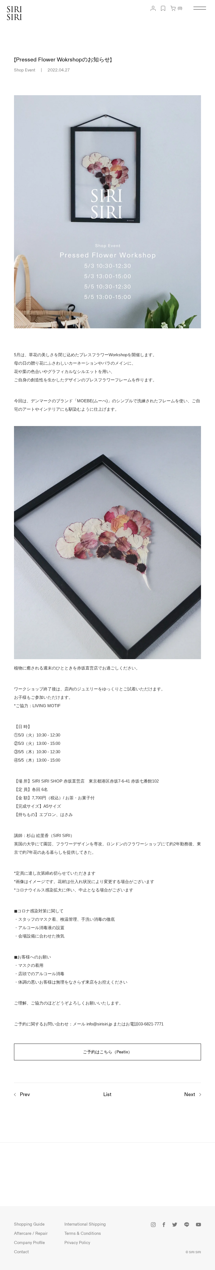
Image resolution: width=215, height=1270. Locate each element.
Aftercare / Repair (31, 1233)
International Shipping (85, 1224)
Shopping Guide (29, 1224)
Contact (21, 1252)
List (107, 1094)
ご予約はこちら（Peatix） (107, 1052)
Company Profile (29, 1242)
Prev (25, 1094)
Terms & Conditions (82, 1233)
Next (189, 1094)
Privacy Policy (77, 1242)
